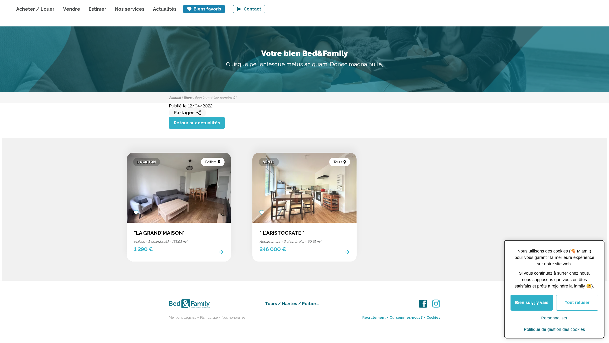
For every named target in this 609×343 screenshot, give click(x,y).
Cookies (433, 317)
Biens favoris (207, 8)
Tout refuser (577, 302)
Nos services (129, 9)
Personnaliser (554, 318)
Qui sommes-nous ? (406, 317)
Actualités (165, 9)
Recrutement (374, 317)
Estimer (97, 9)
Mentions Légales (182, 317)
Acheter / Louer (35, 9)
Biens (187, 98)
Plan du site (209, 317)
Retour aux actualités (197, 122)
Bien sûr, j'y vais (531, 302)
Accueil (175, 98)
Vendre (71, 9)
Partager (184, 113)
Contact (252, 8)
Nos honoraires (233, 317)
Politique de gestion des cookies (554, 329)
